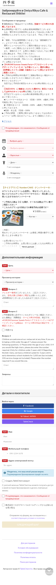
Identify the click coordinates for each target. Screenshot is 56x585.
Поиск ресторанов (28, 562)
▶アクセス (7, 121)
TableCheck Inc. (26, 569)
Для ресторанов (28, 543)
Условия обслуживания (28, 548)
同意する (9, 330)
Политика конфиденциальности (28, 552)
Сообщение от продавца (14, 20)
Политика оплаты (28, 557)
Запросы (6, 374)
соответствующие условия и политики (28, 518)
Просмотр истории (11, 277)
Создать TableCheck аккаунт (17, 481)
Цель (8, 265)
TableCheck (28, 421)
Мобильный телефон (16, 449)
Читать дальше (28, 247)
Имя (7, 432)
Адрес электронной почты (18, 460)
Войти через (8, 401)
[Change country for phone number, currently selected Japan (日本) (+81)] (5, 453)
